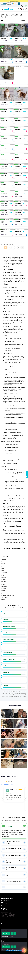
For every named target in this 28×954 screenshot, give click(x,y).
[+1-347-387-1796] (22, 6)
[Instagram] (4, 909)
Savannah (3, 588)
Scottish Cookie (4, 212)
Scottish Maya (17, 166)
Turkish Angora (4, 597)
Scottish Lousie (4, 147)
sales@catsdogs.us (16, 548)
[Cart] (26, 9)
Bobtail (3, 563)
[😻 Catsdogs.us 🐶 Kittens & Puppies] (8, 9)
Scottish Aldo (3, 111)
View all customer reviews (7, 784)
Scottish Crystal (4, 166)
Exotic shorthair (4, 575)
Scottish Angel (4, 102)
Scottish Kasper (18, 212)
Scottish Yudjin (18, 111)
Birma (2, 568)
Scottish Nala (17, 221)
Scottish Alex (3, 59)
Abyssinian (3, 559)
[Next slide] (25, 798)
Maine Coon (3, 577)
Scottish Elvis (3, 184)
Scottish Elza (3, 129)
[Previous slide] (2, 798)
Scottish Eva (17, 129)
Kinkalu (3, 601)
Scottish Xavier (18, 120)
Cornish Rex (4, 572)
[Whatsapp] (25, 6)
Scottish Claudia (18, 203)
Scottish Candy (4, 156)
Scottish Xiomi (4, 120)
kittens (21, 399)
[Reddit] (6, 908)
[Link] (2, 9)
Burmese (3, 570)
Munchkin (3, 579)
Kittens (4, 556)
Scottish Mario (18, 231)
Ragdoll (3, 584)
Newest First (23, 20)
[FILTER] (27, 477)
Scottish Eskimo (4, 138)
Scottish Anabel (18, 59)
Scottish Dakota (4, 193)
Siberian (3, 593)
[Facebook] (1, 909)
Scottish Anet (3, 38)
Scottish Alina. (18, 38)
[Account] (23, 9)
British (2, 561)
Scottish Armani (18, 102)
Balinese (3, 565)
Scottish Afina (3, 175)
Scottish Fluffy (18, 184)
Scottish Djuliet (4, 203)
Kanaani (3, 599)
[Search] (19, 9)
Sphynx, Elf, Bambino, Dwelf (7, 595)
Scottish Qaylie (18, 175)
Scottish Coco (17, 147)
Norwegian (3, 581)
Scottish (3, 590)
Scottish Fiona (4, 81)
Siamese (3, 592)
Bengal (2, 566)
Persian (3, 583)
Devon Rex (3, 574)
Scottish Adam (18, 68)
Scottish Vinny (18, 138)
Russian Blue (4, 586)
